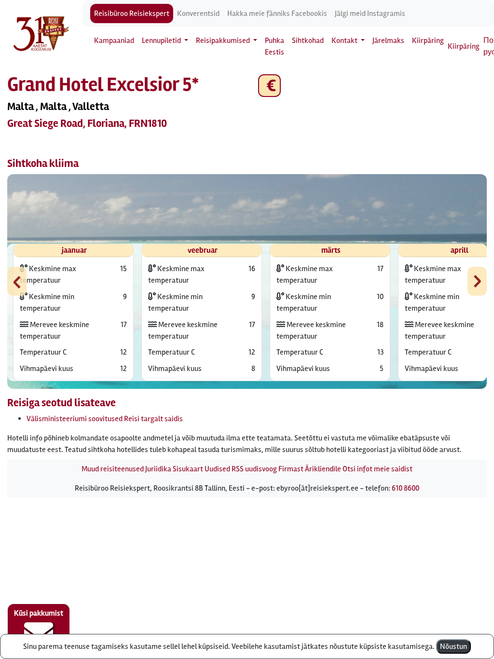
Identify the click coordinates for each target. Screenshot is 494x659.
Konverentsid (198, 13)
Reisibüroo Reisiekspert (131, 13)
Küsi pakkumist (38, 613)
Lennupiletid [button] (162, 40)
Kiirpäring (428, 40)
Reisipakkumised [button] (223, 40)
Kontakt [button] (345, 40)
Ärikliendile (323, 469)
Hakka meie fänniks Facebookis (277, 13)
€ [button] (269, 85)
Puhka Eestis (274, 46)
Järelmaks (388, 40)
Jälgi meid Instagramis (370, 13)
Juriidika (158, 469)
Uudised (217, 469)
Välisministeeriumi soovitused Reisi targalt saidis (105, 419)
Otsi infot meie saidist (377, 469)
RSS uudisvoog (254, 469)
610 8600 (405, 488)
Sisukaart (188, 469)
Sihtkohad (308, 40)
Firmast (290, 469)
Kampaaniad (114, 40)
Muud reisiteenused (113, 469)
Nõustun (453, 646)
